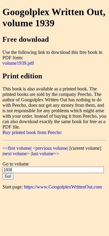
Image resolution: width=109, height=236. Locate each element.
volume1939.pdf (18, 63)
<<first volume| (16, 148)
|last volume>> (45, 153)
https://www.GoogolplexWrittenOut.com (63, 186)
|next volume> (16, 153)
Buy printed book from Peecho (31, 132)
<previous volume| (50, 148)
